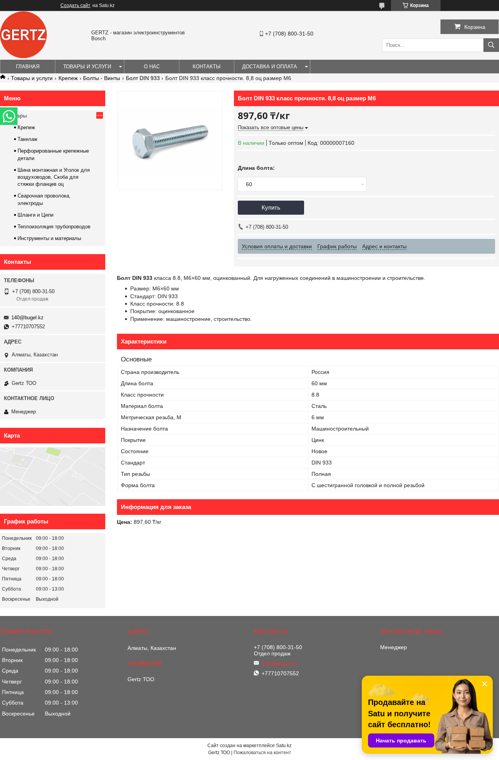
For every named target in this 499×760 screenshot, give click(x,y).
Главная (27, 66)
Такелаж (27, 139)
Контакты (207, 66)
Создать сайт (75, 5)
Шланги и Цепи (35, 215)
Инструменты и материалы (49, 238)
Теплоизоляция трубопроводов (54, 227)
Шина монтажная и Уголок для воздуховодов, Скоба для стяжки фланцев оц (54, 177)
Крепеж (68, 78)
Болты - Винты (101, 78)
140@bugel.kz (27, 317)
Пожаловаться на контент (262, 752)
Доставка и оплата (269, 66)
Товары (17, 115)
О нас (152, 66)
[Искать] (491, 45)
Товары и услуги (87, 66)
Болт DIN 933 (143, 78)
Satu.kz (284, 745)
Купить (271, 207)
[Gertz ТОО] (23, 56)
